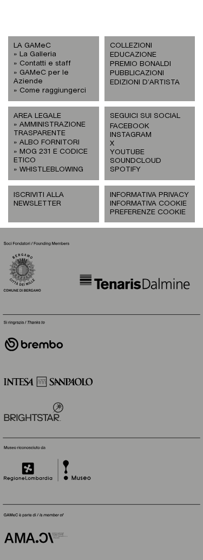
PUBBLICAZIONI (137, 73)
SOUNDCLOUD (130, 160)
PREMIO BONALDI (140, 64)
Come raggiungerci (52, 90)
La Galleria (37, 54)
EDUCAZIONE (133, 54)
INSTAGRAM (130, 135)
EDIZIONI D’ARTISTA (145, 82)
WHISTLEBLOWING (51, 169)
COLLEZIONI (131, 45)
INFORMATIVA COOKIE (148, 203)
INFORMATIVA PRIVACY (149, 195)
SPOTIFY (125, 169)
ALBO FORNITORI (49, 142)
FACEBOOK (129, 126)
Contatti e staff (45, 63)
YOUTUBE (127, 152)
